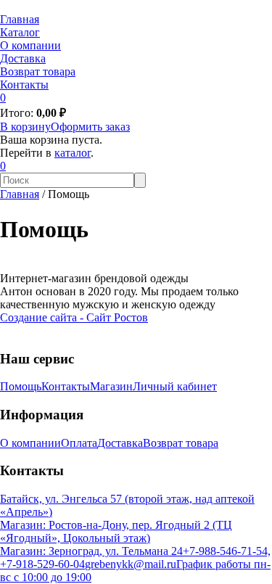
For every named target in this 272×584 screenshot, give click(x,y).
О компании (30, 45)
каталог (72, 153)
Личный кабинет (175, 386)
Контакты (24, 84)
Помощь (20, 386)
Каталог (20, 32)
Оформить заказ (90, 126)
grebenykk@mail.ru (130, 564)
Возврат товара (37, 71)
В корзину (25, 126)
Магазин (111, 386)
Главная (19, 19)
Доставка (23, 58)
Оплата (79, 443)
